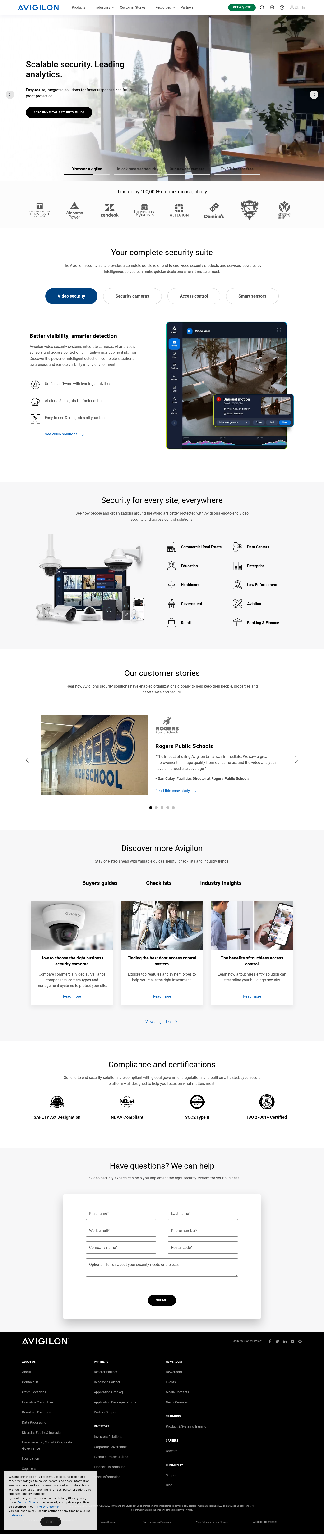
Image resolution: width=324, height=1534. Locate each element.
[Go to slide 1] (150, 807)
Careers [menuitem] (171, 1451)
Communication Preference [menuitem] (157, 1522)
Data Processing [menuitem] (34, 1422)
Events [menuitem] (171, 1382)
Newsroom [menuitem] (174, 1372)
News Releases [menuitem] (177, 1402)
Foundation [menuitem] (30, 1458)
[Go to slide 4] (167, 807)
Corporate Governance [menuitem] (110, 1447)
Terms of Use (27, 1502)
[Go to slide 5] (173, 807)
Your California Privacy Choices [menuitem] (212, 1522)
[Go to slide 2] (156, 807)
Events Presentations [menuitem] (111, 1457)
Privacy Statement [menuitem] (109, 1522)
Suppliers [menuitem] (29, 1469)
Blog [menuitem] (169, 1485)
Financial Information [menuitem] (109, 1467)
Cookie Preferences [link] (265, 1522)
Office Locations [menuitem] (34, 1392)
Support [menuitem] (172, 1475)
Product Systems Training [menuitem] (186, 1426)
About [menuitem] (26, 1372)
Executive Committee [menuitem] (37, 1402)
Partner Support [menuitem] (106, 1412)
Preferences (16, 1515)
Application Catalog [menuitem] (108, 1392)
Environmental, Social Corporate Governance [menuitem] (47, 1445)
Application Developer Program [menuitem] (116, 1402)
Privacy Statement (48, 1506)
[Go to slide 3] (162, 807)
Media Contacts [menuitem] (177, 1392)
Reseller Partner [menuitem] (105, 1372)
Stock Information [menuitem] (107, 1477)
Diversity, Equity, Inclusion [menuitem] (42, 1432)
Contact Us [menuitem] (30, 1382)
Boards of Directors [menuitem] (36, 1412)
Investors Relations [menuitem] (108, 1437)
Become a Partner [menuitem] (107, 1382)
